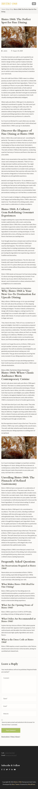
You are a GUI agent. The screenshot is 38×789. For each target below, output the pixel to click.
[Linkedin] (12, 769)
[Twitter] (7, 769)
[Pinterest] (9, 769)
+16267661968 (10, 753)
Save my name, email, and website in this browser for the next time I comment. (18, 723)
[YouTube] (15, 769)
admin (5, 51)
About (17, 736)
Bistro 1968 (9, 3)
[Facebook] (1, 769)
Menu (13, 736)
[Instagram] (4, 769)
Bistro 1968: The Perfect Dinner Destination (15, 370)
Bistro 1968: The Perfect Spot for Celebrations (16, 288)
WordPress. (31, 784)
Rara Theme (15, 784)
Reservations (5, 736)
